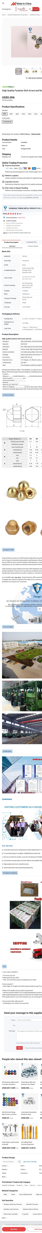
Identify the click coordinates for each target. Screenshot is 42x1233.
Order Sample (35, 134)
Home (3, 15)
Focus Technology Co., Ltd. (25, 1225)
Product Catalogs (30, 1162)
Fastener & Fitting (35, 15)
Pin (40, 1169)
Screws (4, 1166)
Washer (4, 1169)
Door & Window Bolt (25, 1194)
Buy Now (14, 1229)
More (4, 1218)
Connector (24, 1173)
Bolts (22, 1166)
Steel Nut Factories (32, 1204)
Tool (40, 1173)
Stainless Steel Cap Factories (13, 1204)
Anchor (23, 1169)
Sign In (5, 233)
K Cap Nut (25, 1214)
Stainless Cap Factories (11, 1209)
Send (19, 1048)
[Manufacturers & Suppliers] (21, 3)
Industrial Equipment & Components (18, 15)
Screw (13, 1194)
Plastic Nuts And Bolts (11, 1214)
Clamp (4, 1173)
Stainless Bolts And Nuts (30, 1209)
